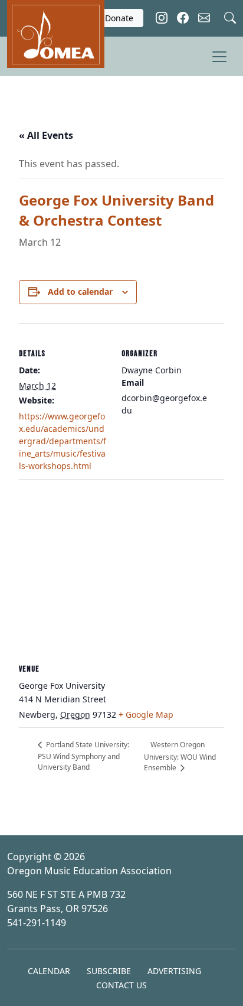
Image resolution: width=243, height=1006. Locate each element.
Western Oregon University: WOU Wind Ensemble (180, 756)
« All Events (46, 135)
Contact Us (121, 985)
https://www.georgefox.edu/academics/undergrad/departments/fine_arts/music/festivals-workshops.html (62, 441)
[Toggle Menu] (219, 57)
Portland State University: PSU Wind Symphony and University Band (83, 756)
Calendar (49, 970)
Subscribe (109, 970)
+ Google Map (146, 714)
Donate (119, 18)
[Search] (230, 16)
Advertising (174, 970)
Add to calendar (80, 291)
